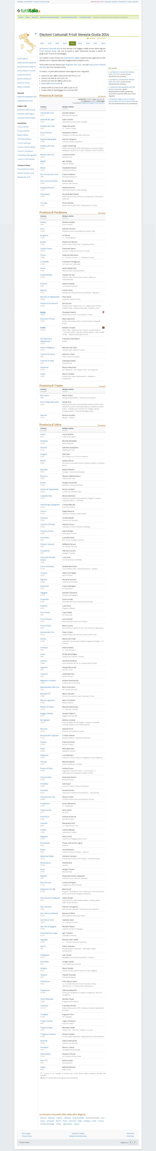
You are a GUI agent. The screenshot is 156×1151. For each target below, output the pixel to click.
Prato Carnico (45, 810)
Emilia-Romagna (78, 1118)
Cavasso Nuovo (46, 248)
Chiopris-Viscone (47, 544)
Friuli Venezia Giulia (47, 51)
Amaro (43, 434)
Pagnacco (44, 755)
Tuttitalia (20, 2)
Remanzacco (45, 863)
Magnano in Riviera (48, 680)
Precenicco (44, 817)
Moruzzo (43, 729)
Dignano (43, 579)
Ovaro (42, 749)
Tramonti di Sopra (47, 354)
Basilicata (51, 1118)
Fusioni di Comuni (23, 83)
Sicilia (94, 1121)
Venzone (43, 1041)
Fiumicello (44, 599)
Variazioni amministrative (78, 1136)
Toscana (101, 1121)
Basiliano (44, 469)
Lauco (42, 654)
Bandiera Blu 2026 (97, 2)
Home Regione (22, 59)
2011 (49, 43)
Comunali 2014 (85, 17)
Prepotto (43, 823)
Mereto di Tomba (47, 707)
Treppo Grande (46, 1028)
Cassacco (44, 518)
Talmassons (45, 981)
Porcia (42, 312)
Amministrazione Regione (26, 67)
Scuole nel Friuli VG (24, 75)
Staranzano (45, 194)
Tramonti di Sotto (47, 361)
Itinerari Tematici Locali (25, 173)
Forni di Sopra (46, 619)
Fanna (42, 268)
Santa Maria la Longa (48, 933)
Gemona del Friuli (47, 632)
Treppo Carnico (46, 1021)
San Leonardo (45, 907)
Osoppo (43, 742)
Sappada (43, 940)
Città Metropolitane (24, 139)
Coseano (43, 573)
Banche (135, 2)
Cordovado (44, 262)
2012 (57, 43)
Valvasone (44, 367)
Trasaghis (44, 1014)
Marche (58, 1121)
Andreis (43, 222)
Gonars (43, 639)
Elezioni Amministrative (49, 17)
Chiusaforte (45, 551)
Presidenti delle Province (26, 110)
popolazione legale (71, 58)
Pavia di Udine (45, 777)
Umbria (58, 1124)
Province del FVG (23, 131)
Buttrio (43, 483)
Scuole (129, 2)
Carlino (43, 511)
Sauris (43, 946)
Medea (43, 161)
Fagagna (43, 593)
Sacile (42, 328)
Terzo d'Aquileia (46, 999)
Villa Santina (45, 1054)
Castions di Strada (47, 524)
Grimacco (44, 648)
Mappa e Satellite (23, 87)
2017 (95, 43)
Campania (67, 1118)
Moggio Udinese (46, 713)
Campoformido (46, 496)
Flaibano (43, 606)
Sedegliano (44, 955)
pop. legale (43, 109)
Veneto (76, 1124)
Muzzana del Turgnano (49, 735)
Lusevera (44, 674)
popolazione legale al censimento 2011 (93, 103)
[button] (130, 1142)
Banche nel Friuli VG (24, 79)
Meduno (43, 290)
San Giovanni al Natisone (50, 898)
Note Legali (26, 1133)
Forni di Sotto (45, 626)
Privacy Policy (27, 1136)
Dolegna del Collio (47, 126)
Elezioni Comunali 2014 (51, 48)
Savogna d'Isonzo (47, 187)
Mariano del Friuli (47, 155)
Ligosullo (44, 667)
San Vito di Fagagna (48, 926)
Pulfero (43, 830)
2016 (88, 43)
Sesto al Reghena (47, 348)
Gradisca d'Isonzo (47, 146)
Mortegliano (45, 720)
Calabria (59, 1118)
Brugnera (44, 235)
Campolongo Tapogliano (50, 505)
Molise (65, 1121)
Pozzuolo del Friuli (47, 797)
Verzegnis (44, 1047)
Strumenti (130, 1133)
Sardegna (87, 1121)
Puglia (80, 1121)
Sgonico (43, 415)
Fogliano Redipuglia (48, 139)
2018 (103, 43)
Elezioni (115, 2)
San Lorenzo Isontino (48, 181)
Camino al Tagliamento (49, 489)
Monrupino (44, 395)
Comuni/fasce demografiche (27, 155)
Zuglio (42, 1067)
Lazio (103, 1118)
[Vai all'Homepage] (29, 10)
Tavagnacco (45, 990)
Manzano (44, 694)
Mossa (42, 168)
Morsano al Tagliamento (50, 297)
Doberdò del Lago (47, 119)
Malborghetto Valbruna (49, 687)
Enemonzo (44, 586)
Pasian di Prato (46, 768)
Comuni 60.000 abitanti (26, 147)
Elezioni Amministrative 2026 (27, 97)
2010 (42, 43)
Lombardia (50, 1121)
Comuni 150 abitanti (25, 151)
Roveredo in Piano (47, 319)
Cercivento (44, 538)
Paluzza (43, 762)
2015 (80, 43)
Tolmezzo (44, 1006)
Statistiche (122, 2)
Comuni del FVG (23, 127)
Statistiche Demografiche (26, 63)
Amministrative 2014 (69, 17)
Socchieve (44, 962)
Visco (42, 1060)
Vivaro (42, 374)
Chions (43, 255)
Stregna (43, 968)
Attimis (43, 461)
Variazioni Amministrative (26, 118)
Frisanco (43, 284)
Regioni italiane (22, 135)
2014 (72, 43)
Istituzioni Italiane (78, 1133)
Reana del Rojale (47, 856)
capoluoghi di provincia (50, 83)
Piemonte (72, 1121)
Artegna (43, 454)
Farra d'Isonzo (46, 133)
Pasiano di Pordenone (49, 303)
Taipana (43, 975)
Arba (42, 229)
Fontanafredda (46, 275)
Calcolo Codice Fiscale (41, 2)
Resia (42, 869)
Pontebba (44, 784)
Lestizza (43, 661)
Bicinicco (44, 476)
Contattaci (130, 1136)
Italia (27, 17)
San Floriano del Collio (49, 174)
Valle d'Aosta (67, 1124)
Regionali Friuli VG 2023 (24, 101)
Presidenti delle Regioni (25, 114)
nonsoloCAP (28, 2)
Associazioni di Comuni (25, 169)
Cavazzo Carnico (47, 531)
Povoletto (44, 790)
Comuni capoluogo (24, 143)
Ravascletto (45, 843)
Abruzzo (43, 1118)
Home (21, 17)
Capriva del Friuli (47, 113)
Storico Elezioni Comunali (26, 71)
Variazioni (108, 2)
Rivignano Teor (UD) (73, 65)
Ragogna (44, 836)
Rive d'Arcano (45, 882)
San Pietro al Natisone (49, 913)
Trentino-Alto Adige (47, 1124)
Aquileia (43, 447)
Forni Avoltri (45, 612)
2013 (65, 43)
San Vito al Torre (47, 920)
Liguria (42, 1121)
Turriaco (43, 203)
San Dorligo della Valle (49, 402)
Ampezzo (44, 441)
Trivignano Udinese (48, 1034)
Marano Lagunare (47, 700)
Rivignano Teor (46, 889)
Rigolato (43, 876)
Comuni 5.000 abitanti (25, 159)
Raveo (42, 850)
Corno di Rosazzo (47, 566)
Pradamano (45, 803)
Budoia (43, 242)
